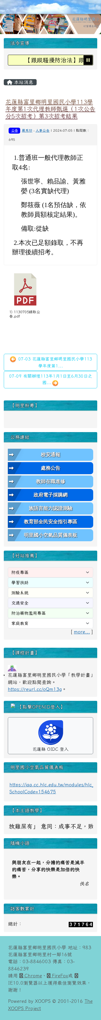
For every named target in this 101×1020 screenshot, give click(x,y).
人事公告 (43, 130)
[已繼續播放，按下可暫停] (88, 60)
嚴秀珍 (27, 130)
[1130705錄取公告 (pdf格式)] (25, 289)
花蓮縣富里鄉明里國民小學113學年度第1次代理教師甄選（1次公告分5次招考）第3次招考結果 (50, 109)
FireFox (59, 975)
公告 (14, 130)
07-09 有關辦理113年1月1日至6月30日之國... (50, 379)
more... (82, 631)
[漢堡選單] (91, 7)
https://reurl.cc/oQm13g (35, 689)
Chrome (32, 975)
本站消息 (22, 82)
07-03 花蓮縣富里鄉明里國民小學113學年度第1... (54, 362)
